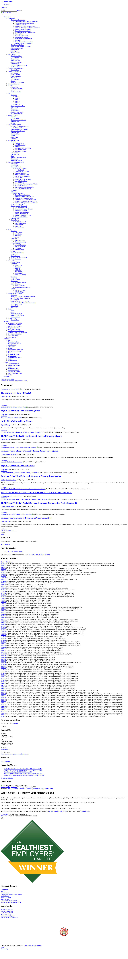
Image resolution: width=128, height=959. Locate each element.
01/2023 (3, 628)
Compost (13, 276)
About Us (14, 95)
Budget (13, 90)
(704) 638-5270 (5, 749)
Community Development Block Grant (25, 199)
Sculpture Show (19, 224)
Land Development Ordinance (19, 129)
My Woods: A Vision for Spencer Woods (26, 184)
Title (2, 562)
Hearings (13, 138)
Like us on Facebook (7, 911)
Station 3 (17, 99)
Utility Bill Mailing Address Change (11, 417)
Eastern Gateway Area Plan (22, 176)
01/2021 (3, 664)
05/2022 (3, 647)
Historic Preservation (17, 204)
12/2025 (3, 574)
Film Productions (16, 76)
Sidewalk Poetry (19, 227)
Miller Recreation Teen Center (23, 148)
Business (6, 321)
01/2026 (3, 572)
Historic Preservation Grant (22, 195)
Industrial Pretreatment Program (20, 301)
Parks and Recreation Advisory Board (25, 32)
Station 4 (17, 101)
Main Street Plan (19, 182)
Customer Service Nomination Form (11, 902)
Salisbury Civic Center (21, 151)
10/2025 (3, 577)
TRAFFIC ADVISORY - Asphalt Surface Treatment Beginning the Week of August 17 (25, 499)
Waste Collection (15, 284)
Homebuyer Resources (21, 210)
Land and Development (14, 124)
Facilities (13, 142)
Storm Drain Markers (20, 282)
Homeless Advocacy (20, 242)
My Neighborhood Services (15, 349)
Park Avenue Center (20, 149)
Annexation (14, 163)
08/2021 (3, 662)
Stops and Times (15, 317)
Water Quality (15, 306)
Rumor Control (15, 79)
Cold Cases (14, 238)
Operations (18, 235)
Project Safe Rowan (20, 245)
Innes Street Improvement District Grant (26, 201)
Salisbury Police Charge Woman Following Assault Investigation (18, 447)
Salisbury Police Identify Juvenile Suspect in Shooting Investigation (19, 472)
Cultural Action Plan (20, 173)
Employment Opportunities (18, 120)
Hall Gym (17, 146)
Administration (12, 54)
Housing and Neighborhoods (19, 206)
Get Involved (14, 152)
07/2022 (3, 638)
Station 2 (17, 98)
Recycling (14, 277)
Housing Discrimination (21, 213)
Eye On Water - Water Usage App (20, 298)
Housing (10, 348)
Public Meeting (15, 67)
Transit (9, 309)
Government (7, 17)
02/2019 (3, 694)
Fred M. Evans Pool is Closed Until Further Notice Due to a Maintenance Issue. (23, 489)
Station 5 (17, 102)
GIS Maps (14, 192)
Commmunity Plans (13, 342)
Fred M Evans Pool (20, 145)
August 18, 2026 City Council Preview (11, 462)
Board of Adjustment (20, 24)
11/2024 (3, 591)
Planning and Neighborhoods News (43, 788)
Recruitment (14, 109)
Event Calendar (15, 74)
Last (12, 530)
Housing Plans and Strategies (23, 215)
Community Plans (16, 167)
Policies (13, 123)
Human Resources (13, 115)
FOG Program (15, 299)
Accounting (14, 87)
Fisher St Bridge (19, 292)
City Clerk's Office (16, 56)
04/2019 (3, 683)
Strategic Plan (15, 49)
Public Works (11, 260)
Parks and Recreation (13, 140)
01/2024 (3, 593)
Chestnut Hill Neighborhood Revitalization (26, 202)
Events (9, 367)
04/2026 (3, 567)
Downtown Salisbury (13, 84)
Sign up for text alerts (7, 909)
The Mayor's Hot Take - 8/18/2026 (10, 389)
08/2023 (3, 610)
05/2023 (3, 619)
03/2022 (3, 649)
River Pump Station (16, 304)
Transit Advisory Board (17, 315)
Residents (6, 338)
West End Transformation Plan (23, 188)
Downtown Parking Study (22, 174)
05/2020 (3, 666)
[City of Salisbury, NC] (7, 12)
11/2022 (3, 636)
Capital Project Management (15, 68)
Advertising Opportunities (15, 323)
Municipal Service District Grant (23, 198)
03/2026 (3, 569)
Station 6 (17, 104)
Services (17, 237)
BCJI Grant (18, 248)
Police (9, 229)
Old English (18, 270)
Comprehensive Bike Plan (22, 171)
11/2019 (3, 669)
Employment (4, 889)
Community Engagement (14, 71)
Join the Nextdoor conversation (9, 917)
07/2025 (3, 581)
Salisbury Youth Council (21, 37)
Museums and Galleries (14, 371)
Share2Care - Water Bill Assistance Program (23, 302)
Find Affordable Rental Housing (23, 209)
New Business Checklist (14, 334)
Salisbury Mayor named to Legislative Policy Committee (16, 514)
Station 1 (17, 96)
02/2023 (3, 626)
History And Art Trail (20, 221)
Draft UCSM (18, 127)
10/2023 (3, 607)
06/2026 (3, 563)
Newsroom (14, 77)
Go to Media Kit (5, 544)
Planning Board (19, 34)
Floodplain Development (18, 131)
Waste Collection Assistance (22, 287)
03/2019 (3, 690)
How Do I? (7, 376)
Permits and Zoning (13, 335)
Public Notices (15, 63)
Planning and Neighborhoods (16, 162)
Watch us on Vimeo (6, 914)
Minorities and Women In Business (20, 46)
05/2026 (3, 565)
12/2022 (3, 631)
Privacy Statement (36, 945)
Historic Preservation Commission (24, 42)
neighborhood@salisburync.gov (58, 811)
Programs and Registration (18, 157)
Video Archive (15, 51)
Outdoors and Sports (13, 370)
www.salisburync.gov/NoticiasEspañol (39, 554)
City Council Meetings (17, 45)
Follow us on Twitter (7, 912)
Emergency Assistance (21, 207)
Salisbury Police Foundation (19, 257)
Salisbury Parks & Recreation (9, 496)
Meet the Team (15, 70)
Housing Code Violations (22, 212)
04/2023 (3, 622)
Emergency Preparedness (18, 106)
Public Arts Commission (21, 35)
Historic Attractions (13, 368)
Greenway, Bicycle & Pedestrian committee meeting (24, 775)
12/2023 (3, 598)
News (9, 352)
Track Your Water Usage (14, 357)
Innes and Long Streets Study (23, 179)
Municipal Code (15, 60)
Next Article (4, 815)
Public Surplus (12, 337)
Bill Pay (10, 340)
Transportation (12, 318)
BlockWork (18, 226)
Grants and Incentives (17, 193)
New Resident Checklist (14, 351)
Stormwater (14, 281)
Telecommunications (16, 113)
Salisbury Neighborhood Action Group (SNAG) (23, 773)
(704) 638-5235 (85, 811)
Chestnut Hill (18, 265)
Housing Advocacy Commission (23, 43)
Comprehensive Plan (13, 327)
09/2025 (3, 579)
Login (2, 947)
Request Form (15, 110)
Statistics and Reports (20, 246)
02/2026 (3, 570)
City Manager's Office (17, 57)
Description (9, 562)
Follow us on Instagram (7, 916)
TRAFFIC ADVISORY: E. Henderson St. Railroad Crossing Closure (20, 432)
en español (15, 723)
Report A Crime (15, 256)
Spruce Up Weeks (20, 285)
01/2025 (3, 589)
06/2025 (3, 584)
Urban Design (15, 220)
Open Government (16, 62)
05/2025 (3, 588)
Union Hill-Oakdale (20, 274)
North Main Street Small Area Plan (24, 187)
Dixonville (17, 267)
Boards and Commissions (18, 20)
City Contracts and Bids (14, 324)
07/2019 (3, 673)
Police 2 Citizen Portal (17, 252)
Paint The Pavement (20, 223)
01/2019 (3, 716)
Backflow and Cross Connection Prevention (23, 296)
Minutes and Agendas (17, 48)
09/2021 (3, 655)
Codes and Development (14, 326)
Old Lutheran (18, 271)
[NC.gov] (7, 944)
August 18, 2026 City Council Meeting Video (13, 407)
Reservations (14, 159)
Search (19, 10)
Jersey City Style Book (21, 181)
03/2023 (3, 624)
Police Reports (5, 893)
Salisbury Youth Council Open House (23, 770)
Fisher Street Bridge (20, 290)
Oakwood (17, 268)
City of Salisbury (5, 396)
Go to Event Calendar (7, 778)
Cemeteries (14, 263)
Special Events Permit (17, 112)
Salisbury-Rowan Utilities (15, 293)
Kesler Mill (21, 170)
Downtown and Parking (14, 343)
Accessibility (7, 4)
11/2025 (3, 576)
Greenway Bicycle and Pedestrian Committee (27, 27)
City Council (11, 18)
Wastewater (14, 307)
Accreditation (18, 234)
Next (9, 530)
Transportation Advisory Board (23, 38)
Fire (9, 93)
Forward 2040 (18, 177)
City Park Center (19, 143)
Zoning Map (14, 137)
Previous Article (5, 814)
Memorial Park (19, 273)
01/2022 (3, 654)
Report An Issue (15, 279)
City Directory (15, 73)
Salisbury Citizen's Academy (19, 65)
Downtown (14, 190)
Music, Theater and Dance (15, 373)
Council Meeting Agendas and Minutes (11, 894)
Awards (13, 81)
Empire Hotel (15, 59)
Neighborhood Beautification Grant (24, 196)
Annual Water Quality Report (9, 900)
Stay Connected (12, 356)
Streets (13, 288)
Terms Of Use (28, 945)
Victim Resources (16, 259)
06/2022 (3, 642)
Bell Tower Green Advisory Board (24, 23)
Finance (10, 85)
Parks (12, 156)
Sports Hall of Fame (16, 160)
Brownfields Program (20, 168)
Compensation (15, 118)
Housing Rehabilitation (21, 217)
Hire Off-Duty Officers (17, 249)
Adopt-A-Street (15, 262)
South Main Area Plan (21, 185)
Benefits (13, 117)
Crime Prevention (16, 243)
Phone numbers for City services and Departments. (15, 754)
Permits (13, 135)
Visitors (6, 362)
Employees (4, 7)
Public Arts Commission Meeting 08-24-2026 (23, 769)
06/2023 (3, 612)
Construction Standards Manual (19, 126)
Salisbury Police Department (8, 454)
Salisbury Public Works (7, 506)
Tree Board (18, 40)
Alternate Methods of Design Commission (26, 21)
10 (7, 530)
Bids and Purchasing (16, 88)
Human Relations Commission (23, 29)
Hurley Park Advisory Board (22, 31)
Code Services (15, 165)
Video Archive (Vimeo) (17, 82)
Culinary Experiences (14, 365)
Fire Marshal (14, 107)
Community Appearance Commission (25, 26)
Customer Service (16, 92)
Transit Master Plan (16, 313)
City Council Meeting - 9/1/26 (18, 772)
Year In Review (15, 52)
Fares (12, 312)
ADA (12, 310)
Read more (4, 405)
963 (5, 551)
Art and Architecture (13, 363)
